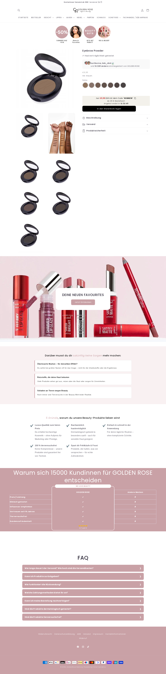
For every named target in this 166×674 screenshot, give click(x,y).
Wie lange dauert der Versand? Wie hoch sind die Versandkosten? (59, 568)
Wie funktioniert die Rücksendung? (43, 584)
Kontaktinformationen (116, 634)
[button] (19, 10)
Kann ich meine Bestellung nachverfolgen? (47, 601)
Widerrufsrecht (45, 634)
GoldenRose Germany (75, 667)
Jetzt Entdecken (83, 302)
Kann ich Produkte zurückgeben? (42, 576)
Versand (87, 634)
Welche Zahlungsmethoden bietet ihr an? (46, 592)
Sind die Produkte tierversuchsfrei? (43, 617)
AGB (79, 634)
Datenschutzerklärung (64, 634)
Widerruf (83, 638)
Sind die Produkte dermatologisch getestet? (48, 609)
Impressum (98, 634)
